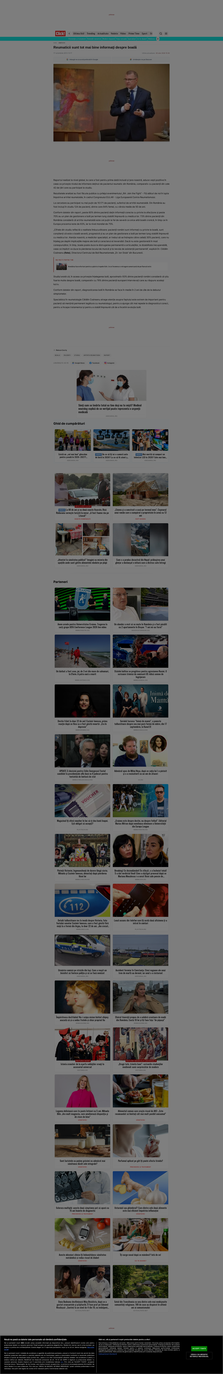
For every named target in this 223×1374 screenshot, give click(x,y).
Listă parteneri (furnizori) (108, 1354)
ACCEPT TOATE (199, 1349)
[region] (111, 1354)
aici (62, 1362)
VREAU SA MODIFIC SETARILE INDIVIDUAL (199, 1355)
